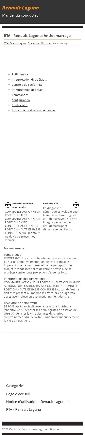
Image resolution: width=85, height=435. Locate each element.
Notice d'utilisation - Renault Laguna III (38, 401)
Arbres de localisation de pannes (34, 110)
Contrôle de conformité (27, 84)
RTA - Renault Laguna (15, 43)
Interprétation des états (27, 90)
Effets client (19, 105)
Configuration (21, 100)
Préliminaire (20, 74)
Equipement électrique (39, 43)
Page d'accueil (18, 394)
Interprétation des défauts (29, 79)
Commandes (20, 95)
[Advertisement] (42, 58)
